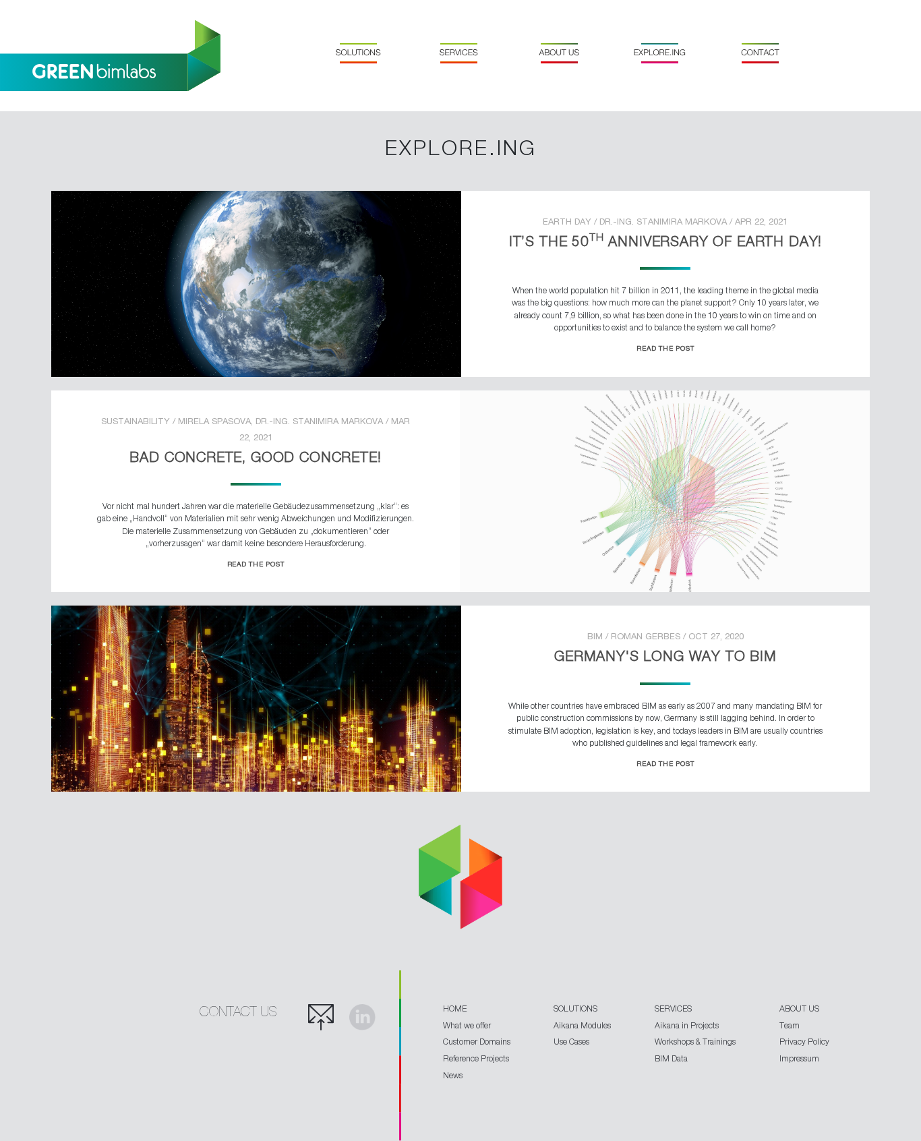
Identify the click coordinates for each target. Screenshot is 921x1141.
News (453, 1075)
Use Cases (571, 1041)
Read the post (665, 348)
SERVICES (673, 1008)
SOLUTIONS (575, 1008)
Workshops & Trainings (695, 1041)
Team (789, 1025)
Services (459, 52)
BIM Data (671, 1058)
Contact (760, 52)
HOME (455, 1008)
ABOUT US (799, 1008)
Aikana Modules (582, 1025)
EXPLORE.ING (660, 52)
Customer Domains (476, 1041)
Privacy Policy (804, 1041)
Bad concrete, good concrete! (255, 456)
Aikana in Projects (687, 1025)
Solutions (358, 52)
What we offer (467, 1025)
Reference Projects (476, 1058)
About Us (559, 52)
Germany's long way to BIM (665, 655)
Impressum (799, 1058)
